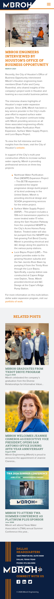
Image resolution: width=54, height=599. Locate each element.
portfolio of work (13, 301)
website (20, 147)
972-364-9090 (29, 563)
